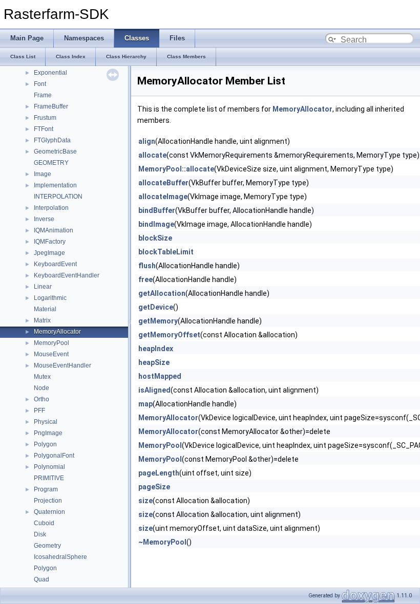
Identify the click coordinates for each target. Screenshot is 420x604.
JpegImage (49, 252)
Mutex (42, 376)
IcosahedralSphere (60, 556)
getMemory (158, 321)
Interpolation (51, 207)
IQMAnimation (53, 230)
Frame (43, 95)
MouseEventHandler (62, 365)
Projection (48, 500)
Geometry (47, 545)
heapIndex (155, 348)
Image (42, 174)
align (146, 141)
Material (45, 309)
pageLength (158, 473)
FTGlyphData (52, 140)
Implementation (55, 185)
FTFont (43, 129)
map (145, 404)
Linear (43, 286)
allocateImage (162, 196)
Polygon (45, 444)
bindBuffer (156, 210)
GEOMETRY (51, 162)
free (145, 279)
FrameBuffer (51, 106)
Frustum (45, 117)
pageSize (154, 487)
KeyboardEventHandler (66, 275)
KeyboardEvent (55, 264)
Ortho (41, 399)
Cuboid (44, 523)
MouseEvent (51, 354)
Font (40, 84)
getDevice (155, 307)
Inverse (44, 219)
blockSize (155, 238)
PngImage (48, 433)
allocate (152, 155)
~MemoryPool (162, 542)
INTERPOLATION (58, 196)
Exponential (50, 72)
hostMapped (159, 376)
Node (41, 388)
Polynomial (49, 466)
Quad (41, 579)
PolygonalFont (54, 455)
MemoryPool (51, 343)
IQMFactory (50, 241)
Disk (40, 534)
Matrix (42, 320)
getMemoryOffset (169, 335)
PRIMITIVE (49, 478)
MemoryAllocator (57, 331)
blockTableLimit (166, 252)
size (145, 501)
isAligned (154, 390)
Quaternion (49, 511)
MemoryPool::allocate (176, 169)
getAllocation (161, 293)
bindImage (156, 224)
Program (46, 489)
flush (147, 266)
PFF (39, 410)
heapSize (154, 362)
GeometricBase (55, 151)
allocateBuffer (163, 183)
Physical (45, 421)
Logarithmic (50, 297)
